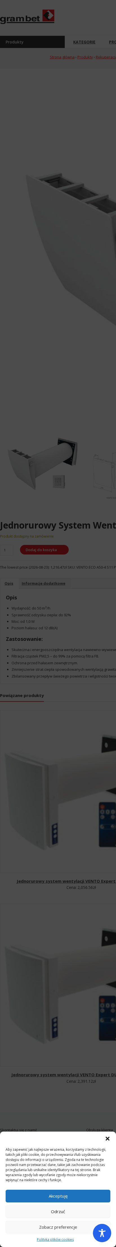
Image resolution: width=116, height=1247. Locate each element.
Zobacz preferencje (58, 1227)
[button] (107, 1138)
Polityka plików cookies (55, 1239)
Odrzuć (58, 1211)
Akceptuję (58, 1196)
